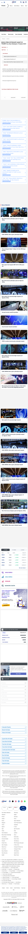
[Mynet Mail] (26, 2)
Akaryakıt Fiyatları (6, 727)
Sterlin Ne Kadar (6, 758)
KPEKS (3, 565)
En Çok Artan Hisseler (6, 880)
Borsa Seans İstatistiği (6, 834)
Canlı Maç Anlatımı (18, 822)
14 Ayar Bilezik (12, 870)
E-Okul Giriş (16, 844)
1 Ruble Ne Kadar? (6, 879)
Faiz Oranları (17, 883)
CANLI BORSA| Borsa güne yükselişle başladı (12, 371)
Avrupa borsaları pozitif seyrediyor (10, 312)
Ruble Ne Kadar (6, 763)
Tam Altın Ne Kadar (6, 744)
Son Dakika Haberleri (6, 812)
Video (3, 830)
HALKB (3, 562)
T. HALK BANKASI (5, 642)
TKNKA (3, 557)
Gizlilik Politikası (17, 887)
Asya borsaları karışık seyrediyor (9, 326)
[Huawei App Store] (16, 808)
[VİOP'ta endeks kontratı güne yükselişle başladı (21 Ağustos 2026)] (14, 428)
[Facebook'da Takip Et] (10, 801)
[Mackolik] (7, 907)
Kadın (3, 820)
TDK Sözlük (16, 851)
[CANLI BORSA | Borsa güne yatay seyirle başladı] (14, 443)
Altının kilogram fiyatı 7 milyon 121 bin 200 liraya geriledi (13, 249)
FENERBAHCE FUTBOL (6, 637)
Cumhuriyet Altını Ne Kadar (8, 749)
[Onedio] (5, 911)
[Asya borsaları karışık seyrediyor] (14, 320)
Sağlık (15, 814)
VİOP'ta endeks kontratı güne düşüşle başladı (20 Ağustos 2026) (13, 479)
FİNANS (3, 5)
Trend (3, 824)
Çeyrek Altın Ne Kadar (7, 738)
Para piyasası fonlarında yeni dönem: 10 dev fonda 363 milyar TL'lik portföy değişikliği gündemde (14, 386)
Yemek (3, 818)
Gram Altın (4, 869)
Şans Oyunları (17, 828)
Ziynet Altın (4, 870)
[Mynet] (22, 907)
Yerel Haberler (5, 832)
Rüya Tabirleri (5, 851)
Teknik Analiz (10, 34)
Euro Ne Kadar (5, 755)
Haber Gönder (23, 808)
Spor (3, 828)
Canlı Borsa (3, 34)
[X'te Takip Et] (13, 801)
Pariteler (10, 883)
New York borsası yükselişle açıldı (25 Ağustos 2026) (13, 281)
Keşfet (3, 855)
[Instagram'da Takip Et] (16, 801)
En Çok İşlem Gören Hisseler (8, 882)
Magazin (3, 822)
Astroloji (16, 816)
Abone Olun (18, 673)
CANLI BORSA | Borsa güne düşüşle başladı (12, 525)
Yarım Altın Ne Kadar (7, 747)
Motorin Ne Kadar (6, 732)
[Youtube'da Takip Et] (22, 801)
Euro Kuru (4, 848)
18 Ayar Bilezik (20, 870)
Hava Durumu (4, 853)
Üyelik (11, 887)
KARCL (3, 560)
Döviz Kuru (4, 883)
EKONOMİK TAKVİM (10, 585)
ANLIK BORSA (8, 572)
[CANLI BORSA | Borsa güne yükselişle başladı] (14, 228)
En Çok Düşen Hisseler (16, 879)
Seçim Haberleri (17, 820)
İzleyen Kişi (22, 632)
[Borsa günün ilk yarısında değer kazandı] (14, 413)
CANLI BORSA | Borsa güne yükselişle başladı (12, 234)
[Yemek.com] (22, 911)
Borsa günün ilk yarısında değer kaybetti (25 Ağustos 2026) (12, 297)
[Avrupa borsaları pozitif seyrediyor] (14, 305)
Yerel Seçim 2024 (14, 867)
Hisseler (3, 840)
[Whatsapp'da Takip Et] (25, 801)
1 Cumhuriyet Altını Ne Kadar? (8, 875)
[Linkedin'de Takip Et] (19, 801)
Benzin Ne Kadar (6, 729)
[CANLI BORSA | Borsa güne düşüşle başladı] (14, 518)
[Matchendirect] (15, 907)
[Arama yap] (21, 2)
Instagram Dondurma (18, 846)
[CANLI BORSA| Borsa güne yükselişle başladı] (14, 365)
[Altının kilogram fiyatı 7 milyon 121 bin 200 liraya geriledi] (14, 242)
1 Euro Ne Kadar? (15, 877)
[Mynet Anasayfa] (14, 2)
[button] (4, 2)
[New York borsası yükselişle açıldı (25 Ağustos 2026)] (14, 274)
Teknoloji (16, 812)
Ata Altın (10, 869)
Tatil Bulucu (16, 840)
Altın (26, 5)
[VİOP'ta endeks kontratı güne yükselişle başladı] (14, 334)
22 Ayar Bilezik (5, 872)
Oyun (15, 834)
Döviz (22, 5)
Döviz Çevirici (6, 678)
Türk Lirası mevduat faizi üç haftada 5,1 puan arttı (12, 859)
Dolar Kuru (4, 846)
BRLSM (3, 554)
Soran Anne (16, 838)
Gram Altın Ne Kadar (7, 741)
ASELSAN (3, 639)
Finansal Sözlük (5, 838)
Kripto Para (4, 842)
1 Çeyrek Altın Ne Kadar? (15, 872)
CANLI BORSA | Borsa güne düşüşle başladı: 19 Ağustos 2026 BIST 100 (13, 495)
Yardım (7, 887)
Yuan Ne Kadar (5, 760)
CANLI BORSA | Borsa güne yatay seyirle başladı (13, 450)
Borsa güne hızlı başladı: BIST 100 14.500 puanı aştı (13, 265)
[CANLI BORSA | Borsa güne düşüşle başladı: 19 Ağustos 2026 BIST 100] (14, 488)
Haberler (3, 814)
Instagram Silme (17, 848)
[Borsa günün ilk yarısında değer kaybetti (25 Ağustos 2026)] (14, 290)
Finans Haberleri (5, 867)
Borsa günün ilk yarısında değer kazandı (11, 420)
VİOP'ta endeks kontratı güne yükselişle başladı (13, 341)
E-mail (15, 826)
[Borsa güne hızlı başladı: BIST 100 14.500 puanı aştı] (14, 258)
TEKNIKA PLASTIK (5, 635)
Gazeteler (16, 824)
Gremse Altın (17, 869)
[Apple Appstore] (10, 808)
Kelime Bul (16, 836)
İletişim (3, 887)
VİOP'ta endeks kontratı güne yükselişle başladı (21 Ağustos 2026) (13, 435)
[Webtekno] (13, 911)
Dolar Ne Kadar (5, 752)
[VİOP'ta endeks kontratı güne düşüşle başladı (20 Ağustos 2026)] (14, 472)
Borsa (11, 5)
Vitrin (15, 818)
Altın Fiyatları (4, 844)
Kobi (15, 830)
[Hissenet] (14, 914)
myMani (15, 832)
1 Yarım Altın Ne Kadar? (7, 874)
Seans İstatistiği (18, 34)
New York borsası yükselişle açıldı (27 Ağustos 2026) (13, 219)
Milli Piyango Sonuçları (19, 842)
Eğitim (3, 826)
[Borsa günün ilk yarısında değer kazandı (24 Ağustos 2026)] (14, 349)
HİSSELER (7, 581)
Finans (3, 816)
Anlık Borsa (16, 5)
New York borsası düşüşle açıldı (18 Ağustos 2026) (14, 510)
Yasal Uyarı (23, 887)
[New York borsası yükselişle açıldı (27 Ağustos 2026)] (14, 212)
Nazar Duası (16, 855)
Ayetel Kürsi (16, 853)
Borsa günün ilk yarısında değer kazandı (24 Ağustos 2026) (12, 356)
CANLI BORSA (8, 577)
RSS (13, 889)
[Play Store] (5, 808)
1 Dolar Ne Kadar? (6, 877)
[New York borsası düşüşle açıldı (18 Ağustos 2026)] (14, 504)
